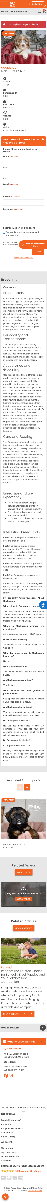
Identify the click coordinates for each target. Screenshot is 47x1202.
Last (5, 178)
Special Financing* (11, 1120)
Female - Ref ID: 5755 (14, 844)
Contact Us (7, 1132)
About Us (6, 1124)
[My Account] (39, 11)
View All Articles (23, 928)
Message (12, 209)
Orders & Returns (10, 1156)
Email (10, 184)
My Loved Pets (8, 1152)
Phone (11, 196)
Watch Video (23, 899)
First (5, 167)
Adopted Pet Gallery (12, 1128)
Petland (6, 967)
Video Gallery (8, 1136)
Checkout (6, 1160)
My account (7, 1148)
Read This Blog (11, 1014)
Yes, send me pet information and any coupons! (22, 233)
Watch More (23, 872)
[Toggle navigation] (4, 4)
